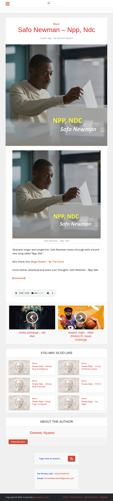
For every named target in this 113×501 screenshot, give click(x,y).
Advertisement (91, 497)
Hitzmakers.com (40, 497)
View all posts (18, 441)
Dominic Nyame (65, 38)
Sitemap (103, 497)
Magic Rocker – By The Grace (47, 261)
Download (18, 278)
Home (65, 497)
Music (56, 24)
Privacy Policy (76, 497)
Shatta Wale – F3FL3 (91, 384)
